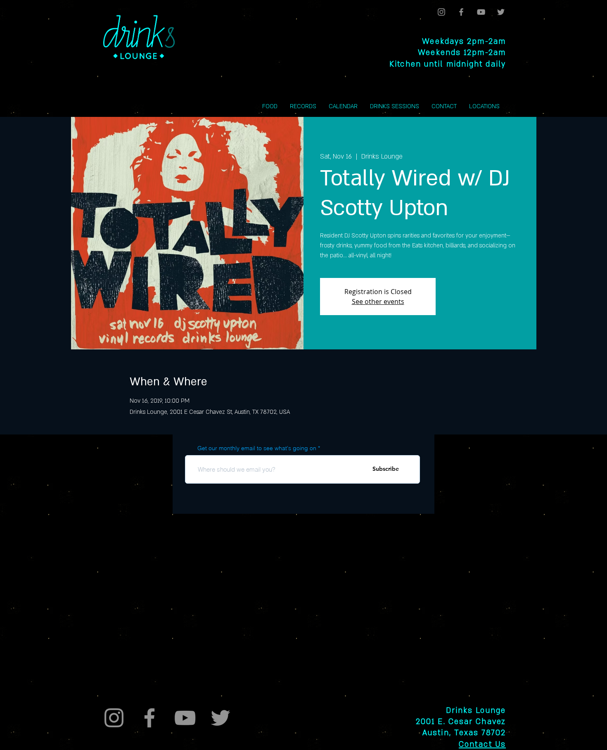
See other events (378, 301)
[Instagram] (441, 12)
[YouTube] (481, 12)
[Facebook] (461, 12)
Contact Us (482, 744)
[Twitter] (501, 12)
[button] (484, 106)
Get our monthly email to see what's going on (256, 448)
